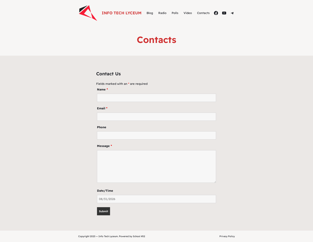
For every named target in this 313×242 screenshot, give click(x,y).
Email (102, 108)
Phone (101, 127)
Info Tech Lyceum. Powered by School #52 (121, 236)
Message (104, 146)
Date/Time (105, 191)
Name (102, 89)
